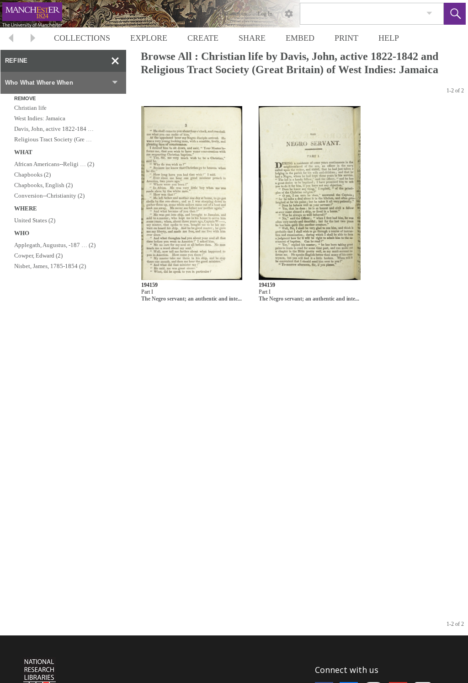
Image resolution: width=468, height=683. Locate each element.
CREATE (202, 38)
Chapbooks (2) (32, 174)
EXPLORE (148, 38)
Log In (265, 14)
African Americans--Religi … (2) (54, 164)
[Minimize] (115, 61)
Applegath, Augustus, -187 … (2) (55, 245)
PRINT (346, 38)
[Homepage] (172, 13)
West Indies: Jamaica (39, 118)
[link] (429, 13)
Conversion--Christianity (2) (49, 195)
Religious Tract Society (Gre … (53, 139)
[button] (455, 14)
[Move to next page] (33, 39)
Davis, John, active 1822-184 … (54, 128)
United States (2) (34, 220)
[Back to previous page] (11, 39)
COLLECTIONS (82, 38)
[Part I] (191, 193)
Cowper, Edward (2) (38, 255)
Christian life (30, 107)
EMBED (300, 38)
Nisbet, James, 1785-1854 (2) (50, 266)
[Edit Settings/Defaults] (289, 14)
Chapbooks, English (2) (43, 185)
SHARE (252, 38)
